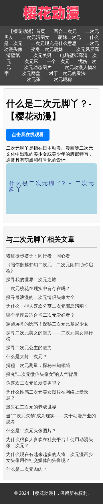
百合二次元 (65, 31)
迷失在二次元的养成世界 (31, 406)
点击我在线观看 (28, 134)
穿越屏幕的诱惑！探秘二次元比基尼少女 (47, 324)
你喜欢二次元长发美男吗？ (33, 383)
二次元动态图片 (35, 67)
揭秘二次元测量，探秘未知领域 (38, 365)
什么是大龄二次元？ (26, 356)
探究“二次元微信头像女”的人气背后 (42, 374)
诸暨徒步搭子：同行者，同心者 (38, 255)
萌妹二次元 (69, 37)
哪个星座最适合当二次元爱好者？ (40, 315)
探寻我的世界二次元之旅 (31, 279)
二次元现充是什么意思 (54, 43)
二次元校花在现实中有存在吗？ (38, 288)
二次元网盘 (28, 73)
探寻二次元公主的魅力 (29, 347)
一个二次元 (58, 61)
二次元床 (29, 61)
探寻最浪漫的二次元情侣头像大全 (40, 297)
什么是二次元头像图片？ (31, 430)
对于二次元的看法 (67, 73)
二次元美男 (40, 55)
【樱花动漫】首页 (27, 31)
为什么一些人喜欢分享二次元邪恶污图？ (47, 306)
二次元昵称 (60, 79)
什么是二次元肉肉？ (26, 469)
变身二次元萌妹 (47, 49)
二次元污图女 (35, 37)
